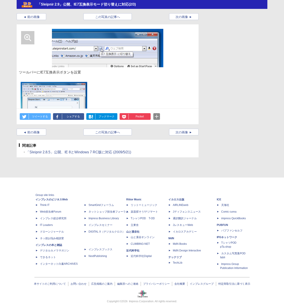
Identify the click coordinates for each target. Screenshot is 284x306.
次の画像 (182, 17)
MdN (171, 238)
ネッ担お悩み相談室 (52, 238)
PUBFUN (222, 225)
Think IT (44, 205)
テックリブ (175, 257)
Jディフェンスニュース (187, 211)
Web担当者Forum (50, 211)
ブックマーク (106, 116)
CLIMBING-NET (140, 243)
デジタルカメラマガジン (54, 250)
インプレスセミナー (100, 225)
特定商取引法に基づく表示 (234, 283)
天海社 (225, 205)
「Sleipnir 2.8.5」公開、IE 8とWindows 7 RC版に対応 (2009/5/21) (78, 152)
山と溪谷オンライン (143, 237)
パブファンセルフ (232, 230)
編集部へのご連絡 (127, 283)
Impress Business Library (104, 218)
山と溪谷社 (133, 231)
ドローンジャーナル (52, 231)
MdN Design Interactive (187, 250)
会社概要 (179, 283)
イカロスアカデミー (185, 231)
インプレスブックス (100, 249)
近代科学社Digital (141, 256)
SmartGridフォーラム (101, 205)
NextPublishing (98, 256)
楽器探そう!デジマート (144, 211)
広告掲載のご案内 (101, 283)
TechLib (177, 262)
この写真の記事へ (107, 17)
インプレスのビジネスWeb (52, 199)
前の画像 (33, 17)
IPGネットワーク (227, 237)
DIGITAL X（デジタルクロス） (107, 231)
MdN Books (180, 243)
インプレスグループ (202, 283)
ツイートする (40, 116)
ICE (219, 199)
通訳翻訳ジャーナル (185, 218)
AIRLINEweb (180, 205)
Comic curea (229, 211)
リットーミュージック (144, 205)
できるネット (48, 257)
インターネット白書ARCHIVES (59, 263)
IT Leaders (46, 225)
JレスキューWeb (183, 225)
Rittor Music (134, 199)
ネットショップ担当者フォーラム (108, 211)
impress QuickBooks (233, 218)
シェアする (73, 116)
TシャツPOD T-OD (143, 218)
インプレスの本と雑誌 (49, 245)
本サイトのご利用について (50, 283)
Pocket (140, 116)
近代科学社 (133, 250)
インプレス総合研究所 (53, 218)
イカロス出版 (176, 199)
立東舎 (135, 225)
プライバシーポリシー (156, 283)
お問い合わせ (79, 283)
